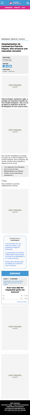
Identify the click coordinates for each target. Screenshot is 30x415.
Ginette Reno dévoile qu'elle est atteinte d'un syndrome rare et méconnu (14, 263)
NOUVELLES (14, 39)
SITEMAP (14, 411)
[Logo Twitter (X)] (7, 66)
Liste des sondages (22, 301)
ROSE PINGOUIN (15, 403)
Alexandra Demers (7, 59)
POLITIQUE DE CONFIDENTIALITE (15, 408)
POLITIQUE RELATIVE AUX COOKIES (15, 410)
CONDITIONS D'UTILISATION (15, 406)
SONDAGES (8, 7)
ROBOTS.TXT (19, 411)
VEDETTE (17, 7)
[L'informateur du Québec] (15, 3)
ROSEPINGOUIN (6, 39)
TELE (23, 7)
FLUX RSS (9, 411)
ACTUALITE (22, 39)
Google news (11, 71)
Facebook (5, 71)
